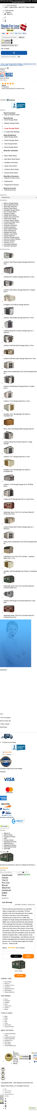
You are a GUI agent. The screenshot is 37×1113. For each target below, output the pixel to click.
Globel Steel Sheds (10, 215)
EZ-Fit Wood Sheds (10, 212)
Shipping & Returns (10, 845)
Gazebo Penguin (9, 213)
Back (16, 956)
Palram (6, 1009)
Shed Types (7, 1042)
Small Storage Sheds (11, 120)
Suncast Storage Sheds (11, 237)
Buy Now (20, 975)
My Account (10, 10)
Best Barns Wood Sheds (12, 159)
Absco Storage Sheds (11, 203)
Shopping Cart (9, 45)
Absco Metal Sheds (10, 156)
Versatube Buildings (10, 244)
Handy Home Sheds (10, 166)
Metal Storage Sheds (11, 137)
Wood (6, 1023)
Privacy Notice (9, 840)
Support (8, 12)
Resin (5, 1019)
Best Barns (7, 1000)
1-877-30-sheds (5, 718)
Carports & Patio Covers (12, 178)
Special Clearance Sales (12, 115)
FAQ (5, 838)
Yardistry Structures (10, 246)
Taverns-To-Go (9, 242)
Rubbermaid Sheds (10, 232)
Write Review (28, 956)
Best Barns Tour (8, 1040)
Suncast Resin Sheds (11, 173)
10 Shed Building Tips (10, 1045)
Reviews (21, 65)
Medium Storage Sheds (11, 123)
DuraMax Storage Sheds (12, 210)
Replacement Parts (10, 842)
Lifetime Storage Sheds (11, 222)
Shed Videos (7, 1044)
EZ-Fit (5, 1004)
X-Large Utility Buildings (12, 132)
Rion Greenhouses (10, 230)
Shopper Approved (9, 992)
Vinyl (5, 1021)
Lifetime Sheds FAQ (9, 1038)
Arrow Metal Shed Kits (11, 205)
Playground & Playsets (11, 185)
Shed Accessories (10, 190)
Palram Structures (10, 227)
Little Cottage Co (9, 224)
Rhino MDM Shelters (10, 229)
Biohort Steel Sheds (10, 208)
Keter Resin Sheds (10, 218)
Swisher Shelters (9, 241)
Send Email (3, 727)
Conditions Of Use (9, 985)
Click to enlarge (18, 971)
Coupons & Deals (9, 837)
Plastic (6, 1018)
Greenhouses (8, 181)
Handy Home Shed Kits (11, 217)
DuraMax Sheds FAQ (9, 1037)
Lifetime (6, 1007)
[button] (2, 1099)
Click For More (4, 78)
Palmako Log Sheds (10, 225)
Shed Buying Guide (10, 847)
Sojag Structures (9, 236)
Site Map (7, 848)
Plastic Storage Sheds (11, 140)
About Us (9, 14)
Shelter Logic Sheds (10, 234)
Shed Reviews (8, 843)
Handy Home (7, 1006)
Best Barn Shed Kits (10, 206)
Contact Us (7, 987)
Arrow (6, 999)
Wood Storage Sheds (11, 147)
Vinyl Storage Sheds (10, 144)
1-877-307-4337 (11, 5)
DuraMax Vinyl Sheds (11, 162)
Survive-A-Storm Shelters (12, 239)
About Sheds (8, 835)
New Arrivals (7, 1025)
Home (2, 64)
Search (22, 37)
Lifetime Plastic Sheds (11, 169)
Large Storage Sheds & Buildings (13, 64)
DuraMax (6, 1002)
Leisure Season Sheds (11, 220)
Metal (5, 1016)
